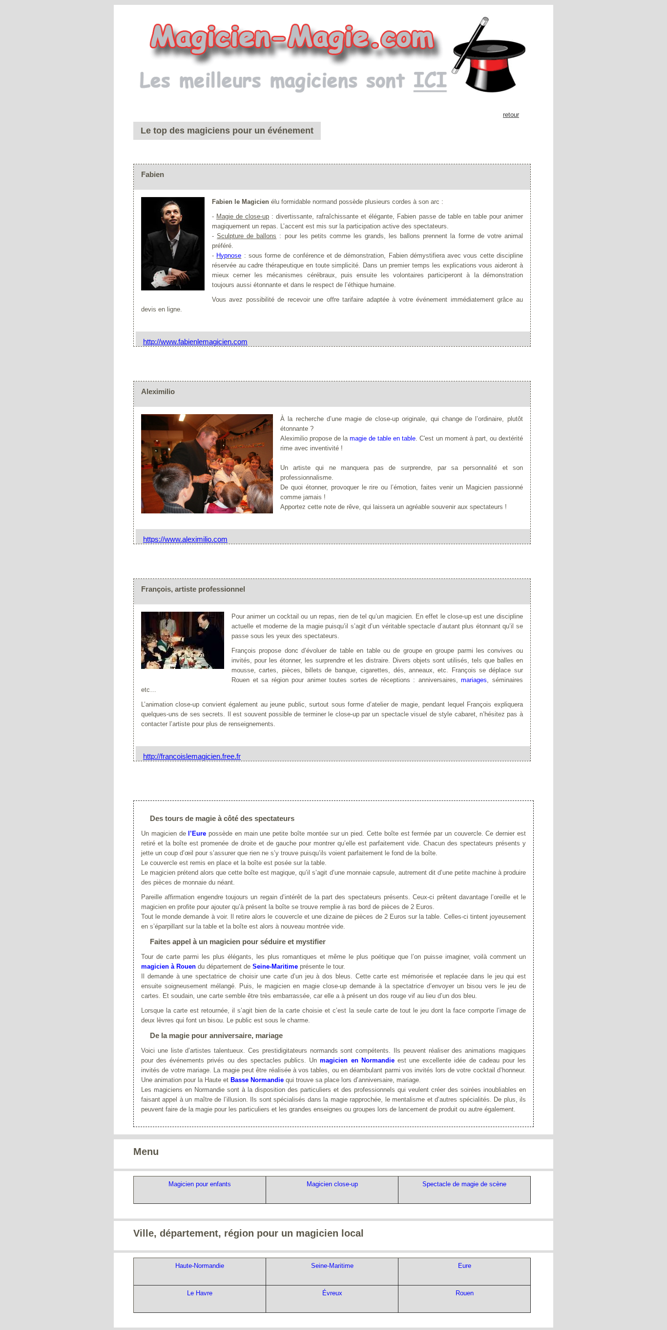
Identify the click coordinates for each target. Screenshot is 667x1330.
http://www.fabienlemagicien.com (195, 341)
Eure (464, 1265)
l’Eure (197, 833)
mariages (474, 680)
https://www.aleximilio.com (185, 539)
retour (511, 114)
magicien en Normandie (357, 1060)
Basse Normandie (257, 1080)
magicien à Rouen (168, 966)
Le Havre (199, 1293)
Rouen (465, 1293)
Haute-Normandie (199, 1265)
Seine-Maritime (275, 966)
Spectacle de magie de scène (464, 1184)
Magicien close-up (332, 1184)
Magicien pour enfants (199, 1184)
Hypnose (228, 255)
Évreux (332, 1293)
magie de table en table (383, 438)
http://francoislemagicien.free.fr (192, 756)
